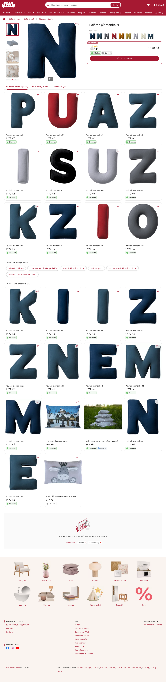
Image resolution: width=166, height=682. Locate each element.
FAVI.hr (112, 668)
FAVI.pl (88, 668)
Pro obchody (80, 643)
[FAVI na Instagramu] (12, 648)
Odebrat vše (70, 543)
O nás (77, 625)
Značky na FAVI (82, 632)
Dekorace (46, 580)
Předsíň (119, 605)
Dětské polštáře (46, 19)
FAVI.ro (95, 668)
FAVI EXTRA (80, 646)
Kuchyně (144, 580)
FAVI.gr (153, 668)
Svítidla (95, 580)
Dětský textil (29, 19)
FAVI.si (59, 671)
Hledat (115, 5)
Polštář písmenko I (14, 190)
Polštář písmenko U (55, 135)
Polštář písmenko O (135, 246)
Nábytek (22, 580)
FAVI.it (119, 668)
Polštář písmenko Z (134, 135)
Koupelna (22, 605)
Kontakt (9, 628)
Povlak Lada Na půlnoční (57, 441)
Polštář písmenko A (94, 135)
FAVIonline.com (13, 668)
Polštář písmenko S (55, 190)
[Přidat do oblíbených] (38, 95)
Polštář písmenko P (14, 135)
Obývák (46, 605)
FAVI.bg (145, 668)
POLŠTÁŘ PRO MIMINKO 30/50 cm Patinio (65, 496)
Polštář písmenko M (135, 386)
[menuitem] (7, 13)
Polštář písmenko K (15, 246)
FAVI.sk (80, 668)
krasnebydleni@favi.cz (19, 625)
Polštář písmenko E (94, 386)
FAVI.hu (104, 668)
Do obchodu (126, 58)
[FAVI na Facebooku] (7, 648)
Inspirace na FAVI (83, 636)
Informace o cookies (84, 654)
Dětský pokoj (14, 19)
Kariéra (9, 632)
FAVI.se (127, 668)
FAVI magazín (81, 639)
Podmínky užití (81, 650)
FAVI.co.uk (136, 668)
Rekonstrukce (119, 580)
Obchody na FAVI (82, 628)
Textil (71, 580)
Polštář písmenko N (55, 386)
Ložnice (70, 605)
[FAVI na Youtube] (17, 648)
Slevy (144, 605)
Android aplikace (154, 625)
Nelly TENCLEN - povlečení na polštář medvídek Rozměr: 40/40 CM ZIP (118, 441)
